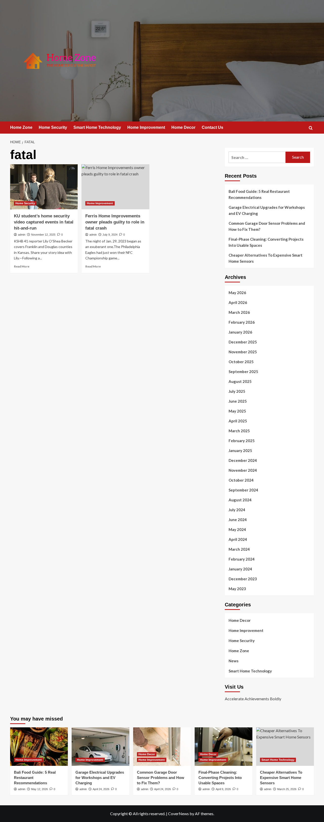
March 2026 (239, 312)
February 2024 (242, 559)
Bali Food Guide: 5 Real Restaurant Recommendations (259, 194)
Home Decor (183, 127)
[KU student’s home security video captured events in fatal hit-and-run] (44, 186)
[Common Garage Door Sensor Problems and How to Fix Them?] (162, 746)
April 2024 (238, 539)
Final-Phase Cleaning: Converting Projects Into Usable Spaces (266, 242)
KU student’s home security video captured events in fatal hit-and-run (43, 222)
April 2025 (238, 421)
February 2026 (242, 322)
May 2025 (237, 411)
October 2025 (241, 361)
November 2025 (243, 352)
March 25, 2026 (286, 789)
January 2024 (240, 569)
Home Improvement (146, 127)
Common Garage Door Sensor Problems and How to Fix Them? (267, 226)
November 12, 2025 (43, 234)
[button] (311, 128)
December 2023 (243, 579)
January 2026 (240, 332)
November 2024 (243, 470)
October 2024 (241, 480)
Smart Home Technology (97, 127)
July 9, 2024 (110, 234)
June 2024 (238, 519)
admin (21, 234)
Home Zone (21, 127)
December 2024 (243, 460)
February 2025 (242, 440)
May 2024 (237, 529)
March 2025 (239, 430)
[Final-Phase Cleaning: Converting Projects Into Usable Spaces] (223, 746)
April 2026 (238, 302)
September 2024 (243, 490)
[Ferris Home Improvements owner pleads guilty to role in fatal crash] (115, 186)
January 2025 (240, 450)
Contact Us (212, 127)
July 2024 (237, 509)
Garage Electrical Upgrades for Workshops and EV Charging (267, 210)
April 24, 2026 (101, 789)
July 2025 (237, 391)
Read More (21, 266)
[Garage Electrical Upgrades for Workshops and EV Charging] (100, 746)
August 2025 (240, 381)
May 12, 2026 (39, 789)
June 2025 (238, 401)
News (233, 661)
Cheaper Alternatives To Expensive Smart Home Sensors (265, 258)
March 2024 (239, 549)
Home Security (53, 127)
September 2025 (243, 371)
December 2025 (243, 342)
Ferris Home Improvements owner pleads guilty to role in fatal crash (114, 222)
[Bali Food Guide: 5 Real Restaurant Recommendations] (39, 746)
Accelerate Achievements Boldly (253, 698)
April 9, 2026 (223, 789)
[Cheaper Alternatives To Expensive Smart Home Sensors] (285, 746)
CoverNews (178, 813)
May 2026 (237, 292)
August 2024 (240, 500)
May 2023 (237, 588)
